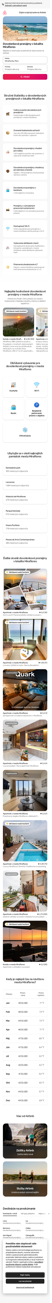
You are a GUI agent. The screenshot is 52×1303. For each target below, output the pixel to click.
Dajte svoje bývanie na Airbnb (32, 12)
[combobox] (25, 61)
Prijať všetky (25, 1275)
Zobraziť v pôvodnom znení (16, 5)
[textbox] (14, 69)
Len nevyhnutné (25, 1281)
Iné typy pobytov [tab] (28, 1214)
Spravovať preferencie (25, 1287)
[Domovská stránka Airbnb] (5, 12)
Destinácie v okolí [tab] (10, 1214)
